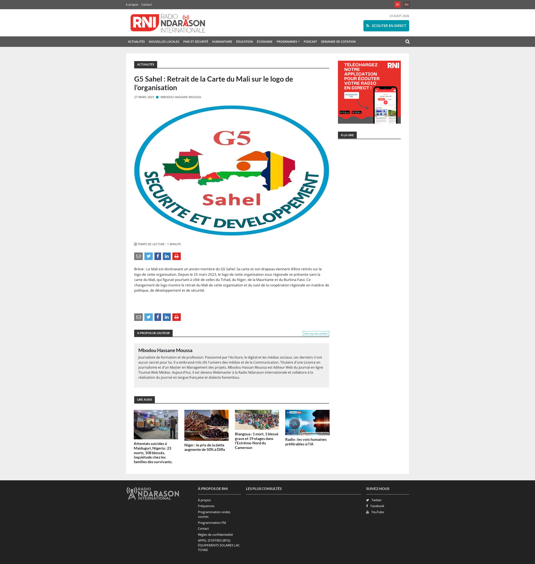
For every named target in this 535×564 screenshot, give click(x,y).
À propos (204, 500)
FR (397, 4)
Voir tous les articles (316, 333)
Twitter (377, 500)
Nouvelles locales (164, 42)
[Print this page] (176, 256)
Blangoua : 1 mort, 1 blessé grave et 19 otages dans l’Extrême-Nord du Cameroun (256, 441)
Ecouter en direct (388, 25)
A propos (132, 4)
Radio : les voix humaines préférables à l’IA (306, 441)
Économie (265, 42)
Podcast (310, 42)
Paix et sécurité (195, 42)
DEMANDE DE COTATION (338, 42)
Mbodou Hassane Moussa (180, 97)
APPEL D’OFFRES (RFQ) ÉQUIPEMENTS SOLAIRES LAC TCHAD (219, 545)
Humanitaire (222, 42)
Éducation (244, 42)
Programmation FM (212, 522)
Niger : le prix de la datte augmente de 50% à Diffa (204, 447)
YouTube (377, 512)
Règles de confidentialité (215, 534)
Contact (146, 4)
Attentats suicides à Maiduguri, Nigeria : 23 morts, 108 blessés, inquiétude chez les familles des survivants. (153, 452)
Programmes (286, 42)
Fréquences (206, 506)
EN (407, 4)
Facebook (377, 506)
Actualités (136, 42)
